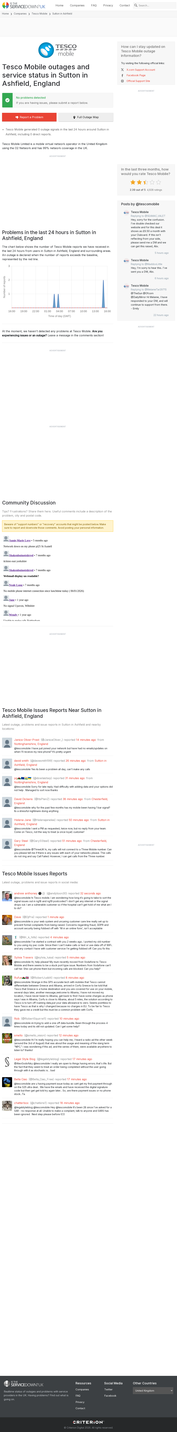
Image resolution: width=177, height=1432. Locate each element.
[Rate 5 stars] (159, 182)
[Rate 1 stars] (133, 182)
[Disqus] (57, 578)
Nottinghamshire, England (31, 744)
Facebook (110, 1395)
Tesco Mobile (39, 13)
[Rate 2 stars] (140, 182)
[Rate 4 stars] (152, 182)
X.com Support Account (141, 69)
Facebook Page (136, 75)
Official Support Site (138, 81)
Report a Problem (31, 117)
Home (59, 5)
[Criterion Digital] (88, 1422)
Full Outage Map (88, 117)
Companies (77, 5)
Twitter (108, 1389)
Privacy (108, 5)
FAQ (94, 5)
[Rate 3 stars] (146, 182)
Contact (125, 5)
